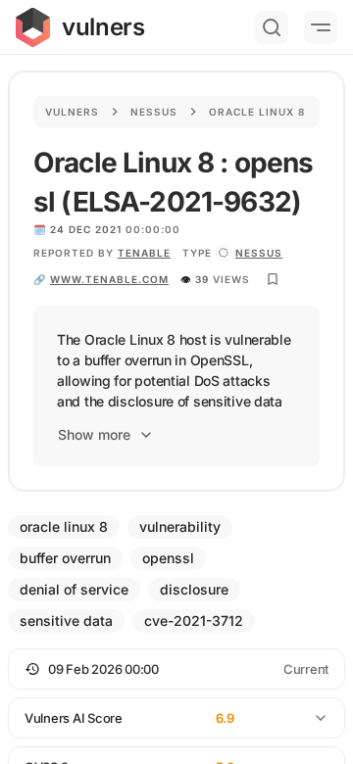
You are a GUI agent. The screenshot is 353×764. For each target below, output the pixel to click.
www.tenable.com (109, 279)
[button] (176, 669)
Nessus (153, 112)
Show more (94, 434)
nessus (258, 253)
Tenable (144, 253)
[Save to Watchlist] (272, 279)
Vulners (72, 112)
